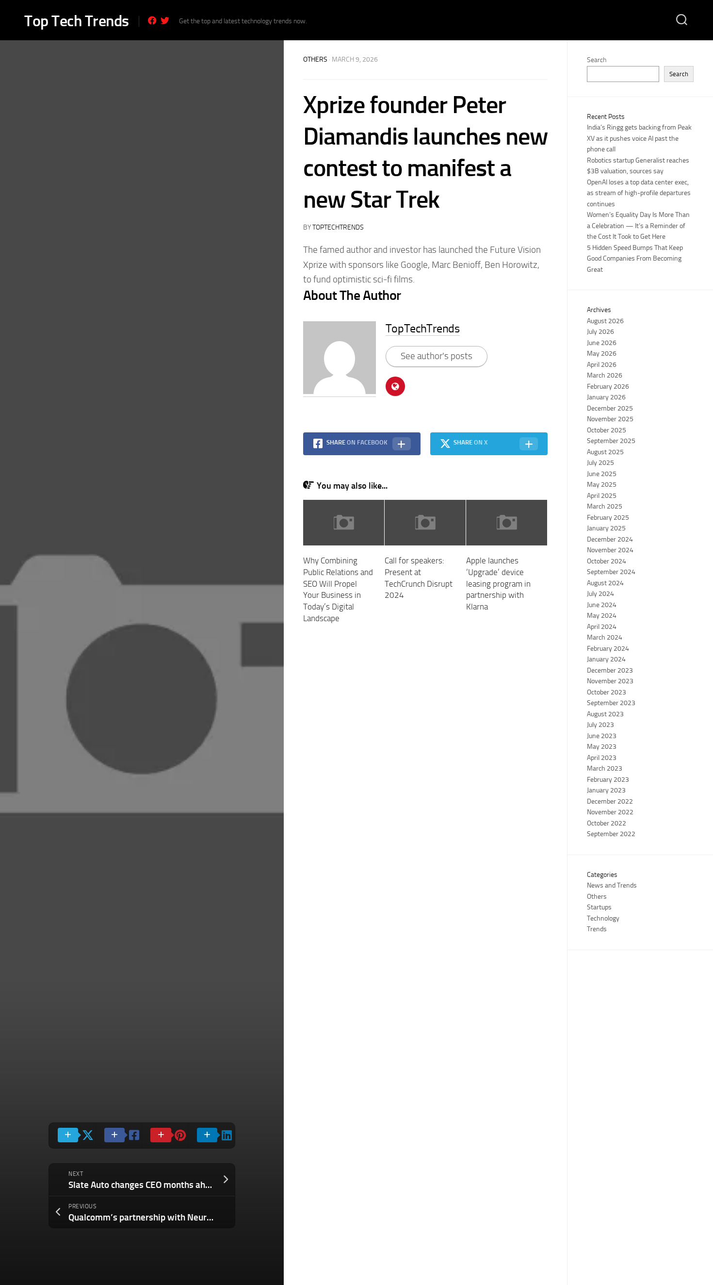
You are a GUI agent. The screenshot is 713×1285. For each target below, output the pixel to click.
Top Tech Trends (76, 21)
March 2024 (604, 637)
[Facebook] (152, 20)
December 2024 (610, 539)
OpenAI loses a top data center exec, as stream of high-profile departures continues (639, 193)
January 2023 (606, 790)
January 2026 (606, 397)
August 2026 (605, 321)
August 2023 (605, 714)
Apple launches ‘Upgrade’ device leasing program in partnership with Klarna (498, 583)
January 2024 (606, 659)
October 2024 (606, 561)
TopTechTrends (338, 227)
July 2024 (600, 594)
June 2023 (601, 736)
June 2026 (601, 343)
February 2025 (608, 517)
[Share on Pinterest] (165, 1135)
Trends (597, 929)
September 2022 (611, 834)
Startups (599, 907)
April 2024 (601, 627)
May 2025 (601, 484)
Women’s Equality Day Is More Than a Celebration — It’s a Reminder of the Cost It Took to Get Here (638, 226)
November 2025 (610, 419)
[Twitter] (165, 20)
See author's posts (436, 356)
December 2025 (610, 408)
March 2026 (604, 375)
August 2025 (605, 452)
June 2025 (601, 474)
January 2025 (606, 528)
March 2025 (604, 506)
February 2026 (608, 386)
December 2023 (610, 670)
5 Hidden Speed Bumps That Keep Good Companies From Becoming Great (635, 259)
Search (596, 60)
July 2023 (600, 725)
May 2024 (601, 615)
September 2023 (611, 703)
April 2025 (601, 496)
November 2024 (610, 550)
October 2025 (606, 430)
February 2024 (608, 648)
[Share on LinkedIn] (211, 1135)
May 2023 (601, 746)
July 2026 (600, 332)
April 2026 (601, 365)
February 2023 (608, 779)
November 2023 (610, 681)
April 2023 (601, 758)
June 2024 (601, 605)
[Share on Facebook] (119, 1135)
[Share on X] (72, 1135)
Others (315, 59)
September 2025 (611, 441)
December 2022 (610, 801)
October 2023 (606, 692)
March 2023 (604, 768)
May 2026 (601, 353)
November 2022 (610, 812)
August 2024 (605, 583)
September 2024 (611, 572)
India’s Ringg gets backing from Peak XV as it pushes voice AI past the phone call (639, 138)
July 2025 (600, 463)
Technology (603, 918)
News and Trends (612, 885)
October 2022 (606, 823)
